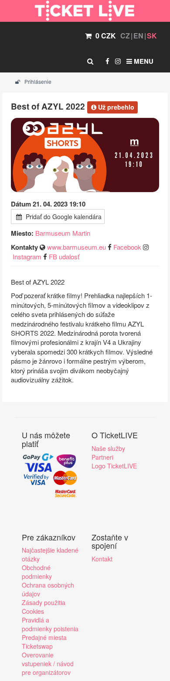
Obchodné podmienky (37, 572)
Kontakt (102, 558)
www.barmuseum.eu (76, 246)
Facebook (127, 246)
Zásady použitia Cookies (43, 607)
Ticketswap (37, 646)
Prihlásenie (37, 81)
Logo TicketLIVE (114, 465)
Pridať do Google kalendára (63, 216)
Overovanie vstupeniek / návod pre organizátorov (48, 663)
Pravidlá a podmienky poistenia (50, 624)
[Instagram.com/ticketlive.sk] (118, 61)
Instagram (27, 256)
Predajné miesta (44, 637)
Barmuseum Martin (62, 232)
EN (138, 36)
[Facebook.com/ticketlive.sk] (107, 61)
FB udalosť (64, 256)
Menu (142, 61)
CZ (125, 36)
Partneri (102, 457)
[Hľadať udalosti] (90, 61)
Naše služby (108, 448)
